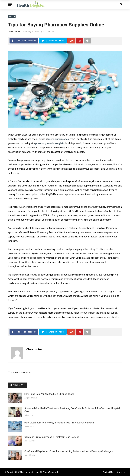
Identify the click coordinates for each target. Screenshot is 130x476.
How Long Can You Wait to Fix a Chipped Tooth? (49, 394)
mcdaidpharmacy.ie (58, 138)
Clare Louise (14, 31)
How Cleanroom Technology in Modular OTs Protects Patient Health (59, 422)
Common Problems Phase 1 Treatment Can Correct (51, 437)
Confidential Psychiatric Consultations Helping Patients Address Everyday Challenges (68, 451)
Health (12, 16)
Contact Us (108, 472)
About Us (121, 472)
